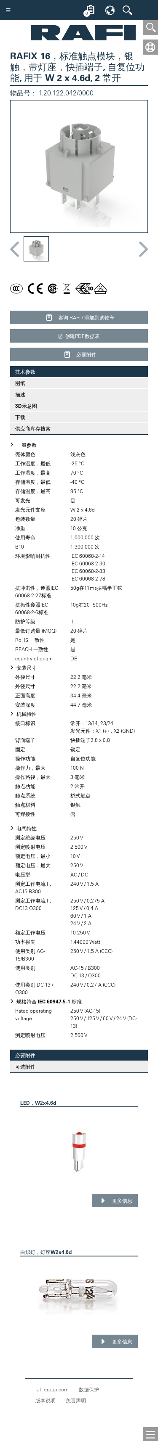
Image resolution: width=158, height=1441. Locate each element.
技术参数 (22, 371)
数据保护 (89, 1389)
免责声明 (76, 1400)
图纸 (20, 383)
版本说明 (45, 1400)
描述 (20, 394)
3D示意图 (26, 405)
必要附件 (85, 354)
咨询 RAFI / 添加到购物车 (86, 317)
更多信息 (121, 1200)
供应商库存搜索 (33, 428)
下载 (20, 417)
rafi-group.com (52, 1389)
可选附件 (25, 1066)
